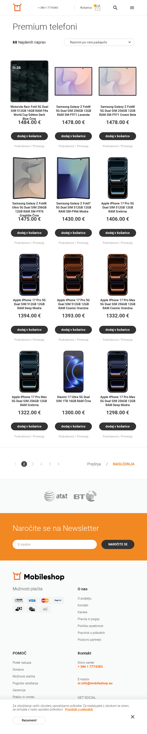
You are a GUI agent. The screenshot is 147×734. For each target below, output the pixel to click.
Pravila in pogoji (89, 619)
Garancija (19, 690)
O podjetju (84, 598)
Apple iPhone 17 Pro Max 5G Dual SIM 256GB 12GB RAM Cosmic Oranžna (117, 304)
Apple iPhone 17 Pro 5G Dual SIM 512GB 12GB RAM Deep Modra (29, 304)
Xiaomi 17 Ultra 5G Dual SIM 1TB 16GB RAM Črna (73, 399)
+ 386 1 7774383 (48, 7)
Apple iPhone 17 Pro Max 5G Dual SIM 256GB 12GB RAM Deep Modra (117, 401)
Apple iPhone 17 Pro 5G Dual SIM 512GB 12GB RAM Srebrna (117, 207)
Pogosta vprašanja (25, 683)
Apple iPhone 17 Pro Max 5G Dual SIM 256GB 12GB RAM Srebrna (29, 401)
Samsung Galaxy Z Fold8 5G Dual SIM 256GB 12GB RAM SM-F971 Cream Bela (117, 111)
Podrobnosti (22, 146)
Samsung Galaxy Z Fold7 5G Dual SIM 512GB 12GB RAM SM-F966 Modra (73, 207)
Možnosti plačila (24, 676)
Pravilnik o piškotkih (91, 633)
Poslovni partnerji (89, 640)
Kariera (82, 612)
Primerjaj (38, 146)
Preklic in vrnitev (24, 697)
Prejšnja (94, 464)
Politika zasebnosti (90, 626)
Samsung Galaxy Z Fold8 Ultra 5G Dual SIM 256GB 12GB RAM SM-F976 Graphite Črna (29, 209)
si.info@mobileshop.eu (95, 683)
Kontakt (83, 605)
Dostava (18, 669)
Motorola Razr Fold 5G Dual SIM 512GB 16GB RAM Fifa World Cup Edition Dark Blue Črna (29, 113)
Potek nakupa (22, 662)
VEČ (45, 608)
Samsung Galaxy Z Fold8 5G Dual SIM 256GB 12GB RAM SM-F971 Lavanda (73, 111)
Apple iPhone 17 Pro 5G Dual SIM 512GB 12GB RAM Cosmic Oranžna (73, 304)
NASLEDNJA (123, 464)
